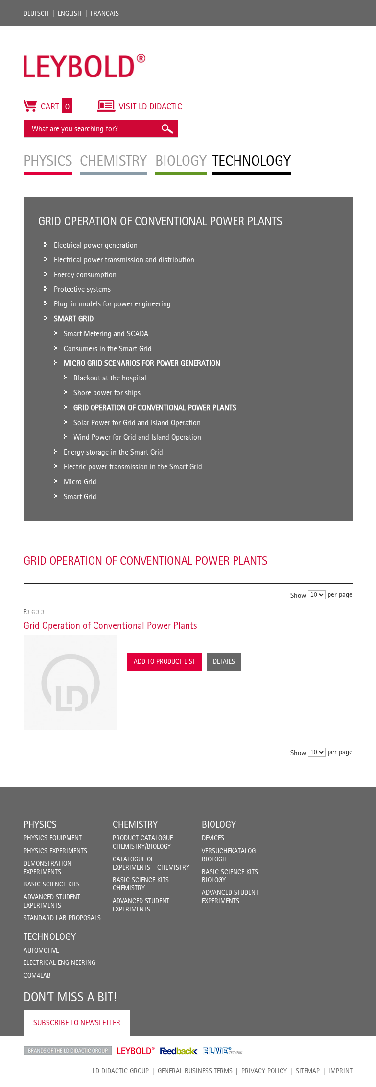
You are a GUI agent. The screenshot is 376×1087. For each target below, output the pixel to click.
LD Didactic (68, 1051)
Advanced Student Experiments (52, 901)
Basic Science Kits (52, 884)
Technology (50, 936)
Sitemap (308, 1071)
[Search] (167, 128)
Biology (219, 824)
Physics (40, 824)
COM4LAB (37, 975)
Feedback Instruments (179, 1051)
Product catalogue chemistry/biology (143, 842)
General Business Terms (195, 1071)
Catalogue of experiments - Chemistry (151, 863)
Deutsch (36, 13)
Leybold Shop (136, 1051)
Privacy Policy (264, 1071)
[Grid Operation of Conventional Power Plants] (71, 682)
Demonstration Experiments (47, 867)
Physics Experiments (55, 851)
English (70, 13)
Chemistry (135, 824)
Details (224, 661)
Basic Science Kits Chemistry (141, 884)
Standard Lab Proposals (62, 918)
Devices (213, 838)
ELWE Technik (223, 1051)
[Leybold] (85, 31)
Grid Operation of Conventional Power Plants (110, 625)
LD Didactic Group (121, 1071)
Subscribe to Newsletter (76, 1022)
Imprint (340, 1071)
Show (298, 595)
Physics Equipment (53, 838)
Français (105, 13)
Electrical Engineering (59, 962)
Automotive (41, 950)
